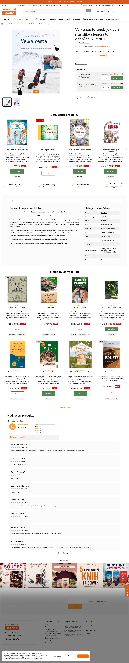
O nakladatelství (50, 640)
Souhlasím (84, 656)
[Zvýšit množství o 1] (109, 78)
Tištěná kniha (17, 176)
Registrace (89, 628)
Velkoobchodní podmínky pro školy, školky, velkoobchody (45, 5)
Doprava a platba (22, 5)
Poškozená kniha (21, 334)
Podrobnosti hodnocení (101, 46)
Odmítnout (70, 656)
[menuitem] (6, 19)
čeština (103, 221)
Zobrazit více (64, 407)
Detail (48, 173)
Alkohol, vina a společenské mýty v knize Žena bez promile (73, 630)
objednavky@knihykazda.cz (15, 635)
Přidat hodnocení (17, 437)
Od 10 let (104, 213)
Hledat (88, 10)
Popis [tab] (12, 201)
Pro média (12, 5)
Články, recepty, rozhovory (52, 638)
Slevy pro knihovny (50, 635)
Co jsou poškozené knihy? (52, 643)
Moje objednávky (90, 630)
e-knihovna (103, 11)
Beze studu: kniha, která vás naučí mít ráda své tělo (73, 634)
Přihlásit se (75, 607)
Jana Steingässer (106, 224)
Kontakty (4, 5)
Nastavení (57, 656)
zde (41, 658)
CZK (116, 11)
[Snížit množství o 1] (103, 78)
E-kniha (53, 334)
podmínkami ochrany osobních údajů (97, 601)
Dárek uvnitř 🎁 (127, 590)
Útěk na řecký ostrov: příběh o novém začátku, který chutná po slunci (73, 626)
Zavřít (101, 97)
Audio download (82, 334)
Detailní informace (81, 64)
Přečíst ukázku (101, 55)
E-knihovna (89, 636)
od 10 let (104, 217)
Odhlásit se (89, 633)
